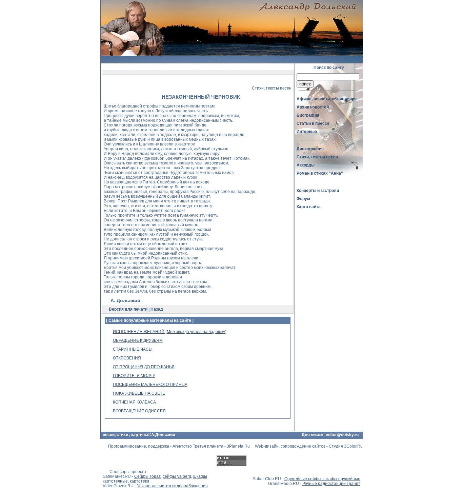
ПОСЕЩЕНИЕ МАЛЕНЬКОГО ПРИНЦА (150, 384)
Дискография (310, 148)
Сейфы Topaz (147, 476)
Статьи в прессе (313, 123)
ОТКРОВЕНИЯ (127, 358)
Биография (308, 115)
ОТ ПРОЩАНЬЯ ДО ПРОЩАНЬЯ (144, 367)
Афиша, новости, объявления (327, 99)
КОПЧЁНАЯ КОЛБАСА (134, 402)
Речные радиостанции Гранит (331, 483)
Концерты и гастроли (318, 190)
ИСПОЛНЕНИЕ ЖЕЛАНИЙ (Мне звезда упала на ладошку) (169, 331)
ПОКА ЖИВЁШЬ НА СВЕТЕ (139, 393)
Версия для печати (128, 309)
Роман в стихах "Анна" (320, 173)
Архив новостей (313, 107)
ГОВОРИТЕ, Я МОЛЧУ (134, 375)
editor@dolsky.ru (342, 434)
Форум (303, 198)
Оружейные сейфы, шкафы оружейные (322, 478)
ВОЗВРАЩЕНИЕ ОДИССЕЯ (139, 411)
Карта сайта (309, 206)
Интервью (307, 131)
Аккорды (306, 165)
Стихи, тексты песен (271, 88)
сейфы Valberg (177, 476)
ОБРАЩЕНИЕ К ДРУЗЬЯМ (138, 340)
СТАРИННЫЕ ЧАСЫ (133, 349)
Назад (156, 309)
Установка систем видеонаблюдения (172, 486)
